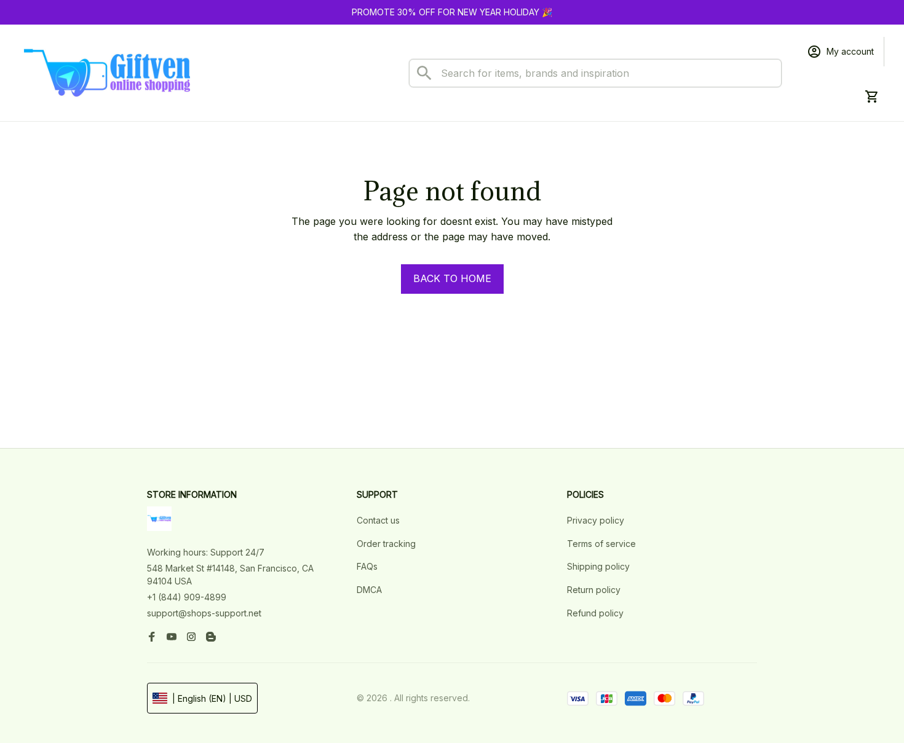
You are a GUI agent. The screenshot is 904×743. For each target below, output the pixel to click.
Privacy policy (595, 524)
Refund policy (595, 616)
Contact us (378, 524)
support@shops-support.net (204, 616)
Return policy (594, 593)
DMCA (369, 593)
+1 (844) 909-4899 (186, 601)
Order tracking (386, 546)
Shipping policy (598, 570)
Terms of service (601, 546)
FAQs (367, 570)
